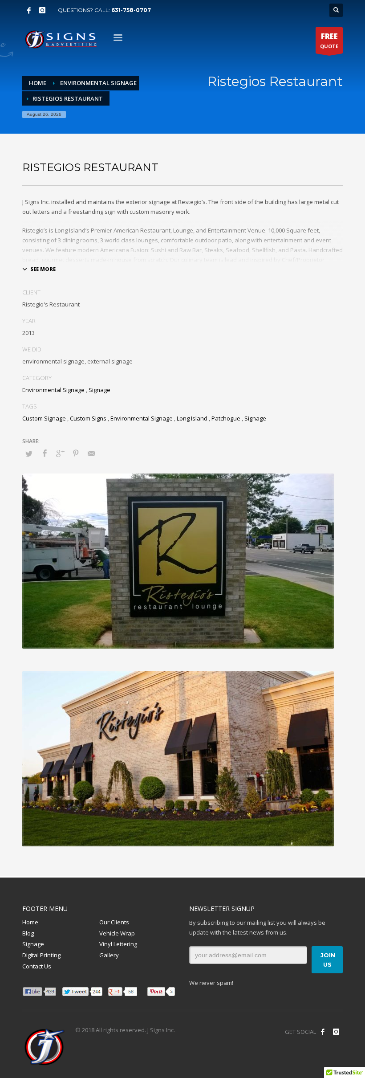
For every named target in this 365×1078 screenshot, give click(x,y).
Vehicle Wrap (117, 933)
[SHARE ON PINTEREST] (75, 453)
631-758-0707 (131, 10)
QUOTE (329, 40)
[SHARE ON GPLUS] (60, 453)
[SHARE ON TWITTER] (29, 453)
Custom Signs (88, 418)
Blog (28, 933)
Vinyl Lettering (118, 944)
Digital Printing (41, 955)
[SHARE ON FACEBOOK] (44, 453)
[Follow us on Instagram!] (336, 1031)
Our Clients (114, 922)
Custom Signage (44, 418)
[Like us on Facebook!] (322, 1031)
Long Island (192, 418)
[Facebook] (29, 10)
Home (30, 922)
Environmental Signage (53, 390)
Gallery (109, 955)
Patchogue (225, 418)
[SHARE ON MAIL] (91, 453)
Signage (99, 390)
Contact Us (36, 966)
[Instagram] (42, 10)
